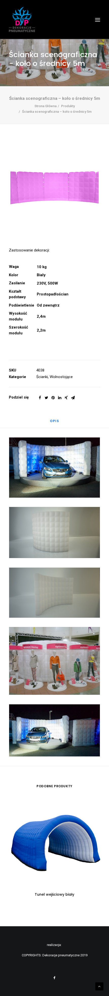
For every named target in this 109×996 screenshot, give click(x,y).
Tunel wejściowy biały (54, 894)
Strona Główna (45, 106)
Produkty (68, 106)
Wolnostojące (61, 377)
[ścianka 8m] (54, 187)
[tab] (54, 423)
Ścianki (42, 377)
